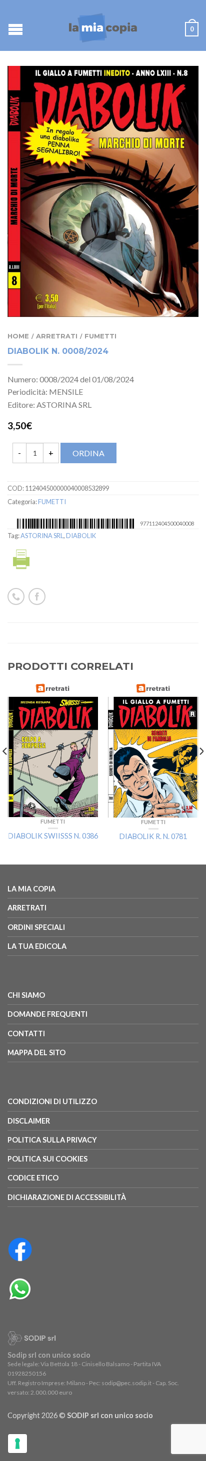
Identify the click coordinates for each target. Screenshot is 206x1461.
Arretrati (57, 336)
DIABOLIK (81, 536)
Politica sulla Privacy (52, 1140)
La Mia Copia (32, 888)
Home (18, 336)
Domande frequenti (48, 1014)
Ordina (88, 453)
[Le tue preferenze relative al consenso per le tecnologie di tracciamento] (17, 1443)
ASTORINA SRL (42, 536)
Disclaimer (29, 1121)
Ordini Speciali (36, 927)
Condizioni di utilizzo (52, 1101)
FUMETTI (100, 336)
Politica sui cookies (48, 1159)
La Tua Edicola (37, 946)
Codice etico (33, 1177)
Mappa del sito (37, 1052)
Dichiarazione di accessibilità (67, 1197)
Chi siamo (26, 995)
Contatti (26, 1033)
